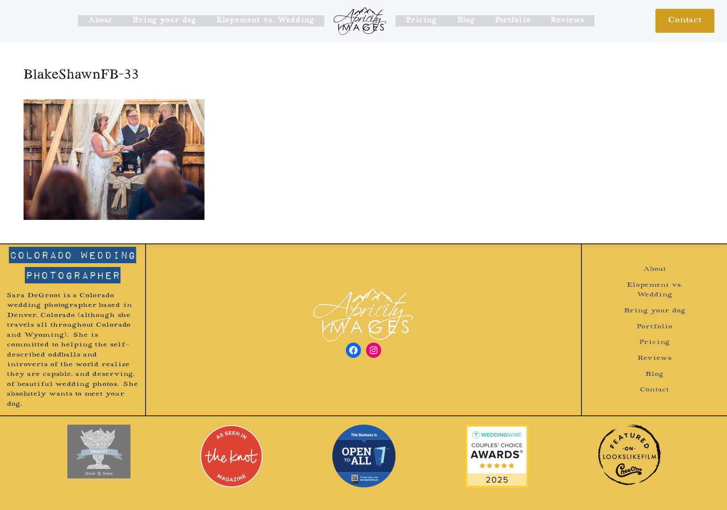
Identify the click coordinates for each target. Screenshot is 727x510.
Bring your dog (163, 20)
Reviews (567, 20)
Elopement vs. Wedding (265, 20)
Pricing (421, 20)
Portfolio (512, 20)
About (100, 20)
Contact (685, 20)
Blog (466, 20)
